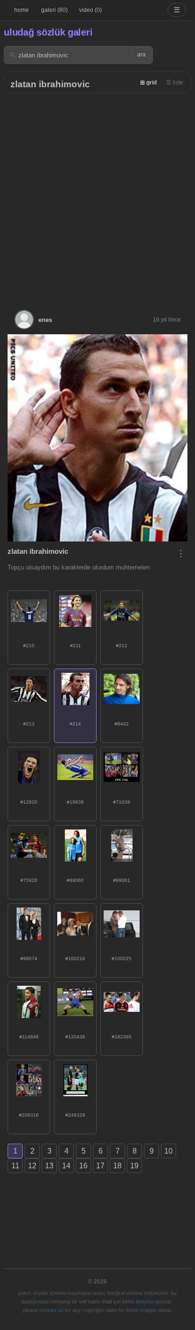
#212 (121, 645)
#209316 (29, 1115)
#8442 (122, 723)
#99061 (121, 880)
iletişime (145, 1301)
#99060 (75, 880)
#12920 (28, 802)
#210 (29, 645)
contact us (51, 1310)
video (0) (90, 10)
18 (117, 1166)
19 (134, 1166)
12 (32, 1166)
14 (66, 1166)
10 (168, 1151)
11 (15, 1166)
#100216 (75, 958)
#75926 (28, 880)
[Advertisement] (97, 196)
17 (100, 1166)
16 (83, 1166)
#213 (29, 723)
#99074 (28, 958)
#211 (75, 645)
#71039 (121, 802)
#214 (75, 723)
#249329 (75, 1115)
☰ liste (174, 82)
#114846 (29, 1036)
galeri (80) (54, 10)
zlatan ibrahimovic (50, 84)
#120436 (75, 1036)
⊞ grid (148, 82)
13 (49, 1166)
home (21, 10)
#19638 (75, 802)
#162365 (122, 1036)
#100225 (122, 958)
